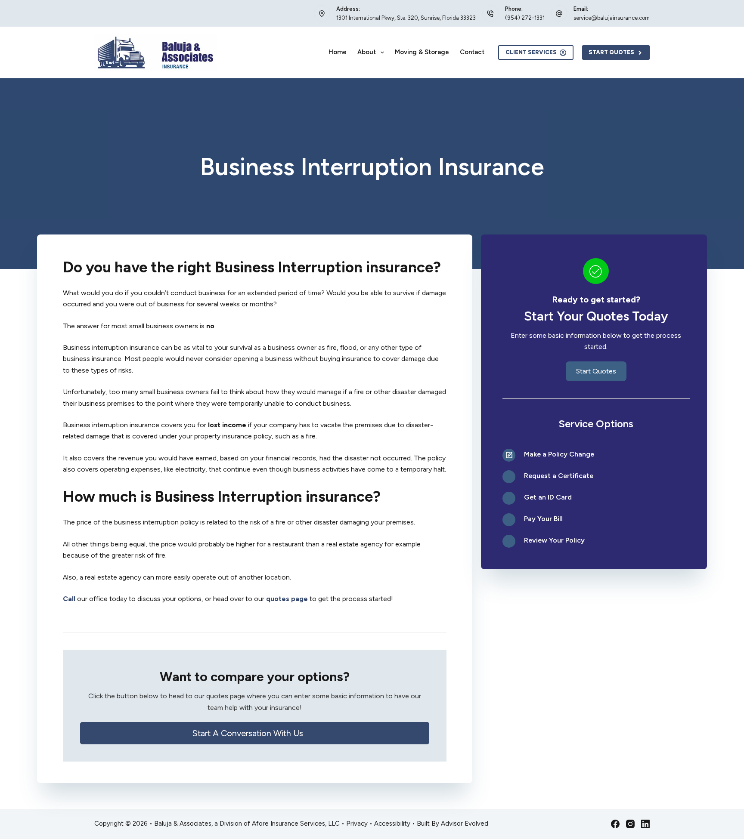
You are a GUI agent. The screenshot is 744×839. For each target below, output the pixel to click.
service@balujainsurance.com (612, 18)
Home (338, 52)
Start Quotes (611, 52)
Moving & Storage (422, 52)
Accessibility (392, 823)
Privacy (357, 823)
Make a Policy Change (559, 454)
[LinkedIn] (645, 824)
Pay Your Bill (543, 519)
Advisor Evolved (464, 823)
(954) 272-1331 (525, 18)
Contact (472, 52)
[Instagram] (630, 824)
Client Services (531, 52)
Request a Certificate (558, 476)
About (366, 52)
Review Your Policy (554, 540)
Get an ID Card (548, 497)
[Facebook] (615, 824)
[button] (254, 733)
